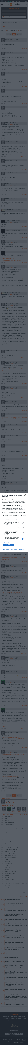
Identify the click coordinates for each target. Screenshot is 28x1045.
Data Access (14, 549)
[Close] (25, 495)
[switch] (23, 523)
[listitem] (14, 520)
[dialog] (14, 522)
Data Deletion (6, 549)
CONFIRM (8, 544)
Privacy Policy (22, 549)
